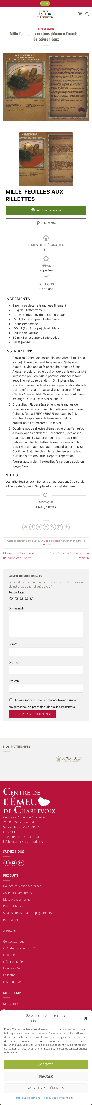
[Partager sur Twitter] (39, 527)
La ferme (9, 955)
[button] (85, 1018)
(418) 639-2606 (30, 837)
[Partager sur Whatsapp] (25, 527)
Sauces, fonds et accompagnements (27, 913)
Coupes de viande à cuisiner (22, 886)
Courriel (15, 662)
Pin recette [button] (48, 223)
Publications (11, 920)
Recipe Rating (17, 592)
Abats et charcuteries (17, 893)
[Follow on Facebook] (6, 863)
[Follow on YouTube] (13, 863)
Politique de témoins (28, 1097)
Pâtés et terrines (14, 906)
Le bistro (9, 975)
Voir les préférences (46, 1088)
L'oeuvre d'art (12, 968)
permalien (45, 544)
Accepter (46, 1064)
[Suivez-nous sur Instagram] (21, 863)
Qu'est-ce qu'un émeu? (19, 948)
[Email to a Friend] (46, 527)
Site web (14, 681)
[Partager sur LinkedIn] (60, 527)
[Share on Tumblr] (67, 527)
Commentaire (18, 608)
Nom (13, 644)
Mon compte (11, 1004)
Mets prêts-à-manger (17, 899)
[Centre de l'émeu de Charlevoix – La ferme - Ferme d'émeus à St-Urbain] (45, 14)
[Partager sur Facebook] (32, 527)
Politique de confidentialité (58, 1097)
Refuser (46, 1076)
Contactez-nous (13, 941)
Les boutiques (12, 982)
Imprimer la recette (48, 210)
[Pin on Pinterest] (53, 527)
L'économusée (13, 962)
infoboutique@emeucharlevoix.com (26, 842)
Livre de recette (46, 28)
